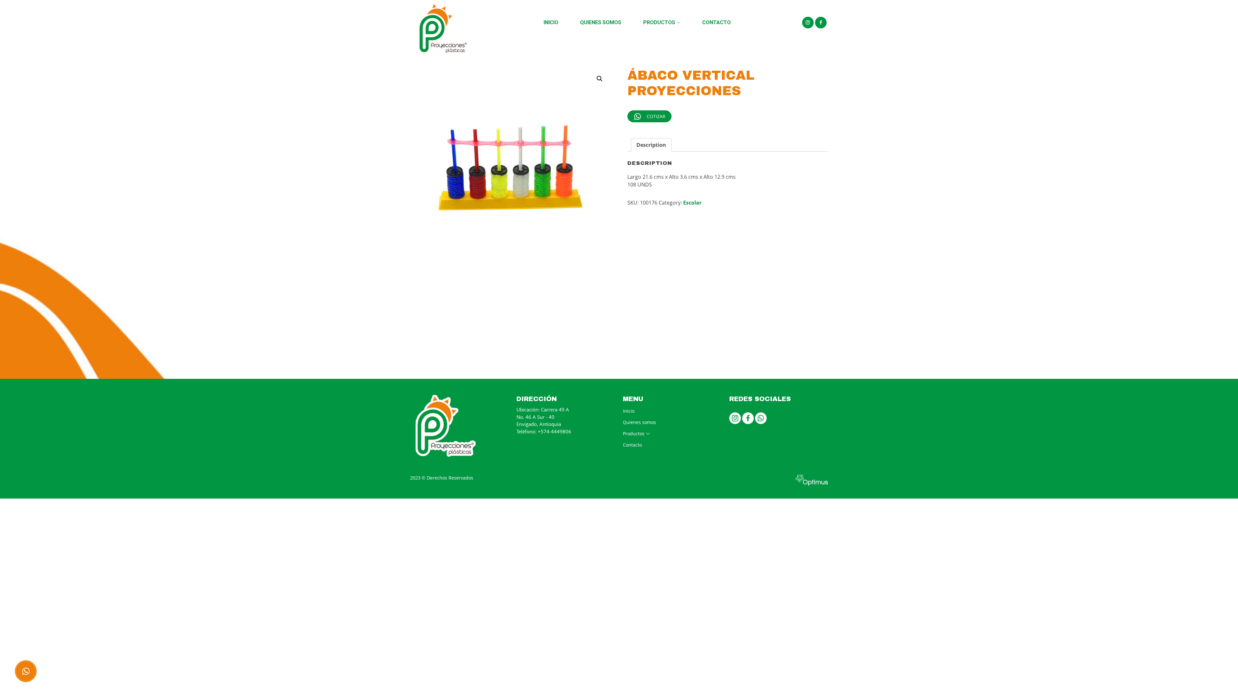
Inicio (551, 22)
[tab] (651, 145)
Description (651, 144)
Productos (659, 22)
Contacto (716, 22)
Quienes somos (600, 22)
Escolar (692, 202)
